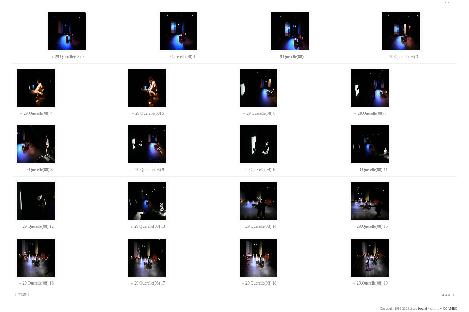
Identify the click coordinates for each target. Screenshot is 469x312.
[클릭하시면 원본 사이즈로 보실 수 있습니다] (67, 48)
